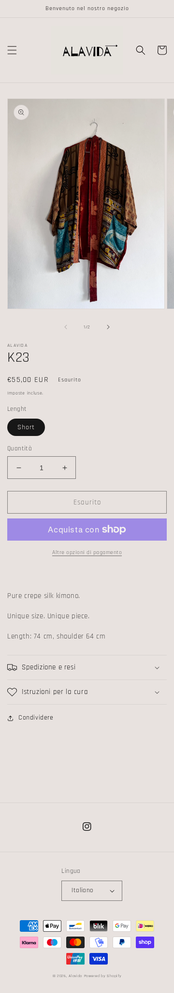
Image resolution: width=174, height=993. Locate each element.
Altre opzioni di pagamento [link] (87, 552)
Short (26, 427)
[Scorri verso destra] (108, 327)
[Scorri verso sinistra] (65, 327)
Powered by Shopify (103, 976)
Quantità (19, 448)
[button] (12, 50)
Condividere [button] (36, 717)
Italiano (82, 890)
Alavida (75, 976)
